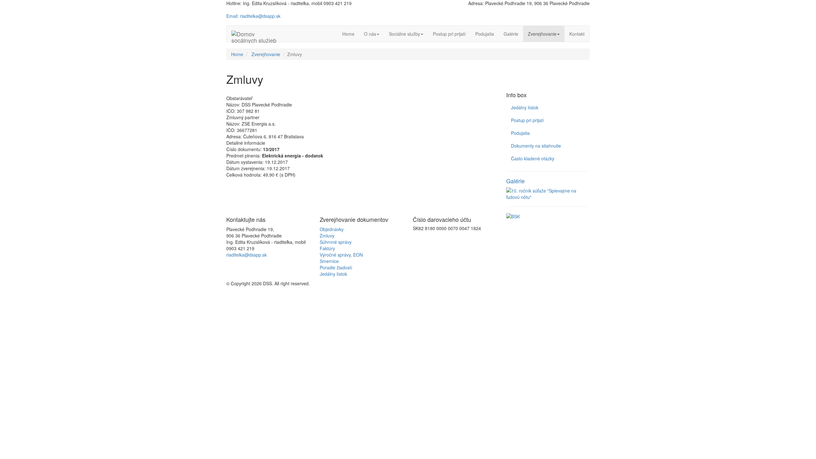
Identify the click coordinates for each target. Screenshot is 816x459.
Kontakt (577, 34)
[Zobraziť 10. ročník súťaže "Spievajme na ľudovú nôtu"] (548, 193)
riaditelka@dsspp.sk (246, 254)
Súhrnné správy (336, 242)
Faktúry (327, 248)
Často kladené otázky (532, 158)
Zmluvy (327, 235)
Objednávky (332, 229)
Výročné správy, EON (341, 254)
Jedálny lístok (524, 107)
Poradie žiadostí (336, 267)
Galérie (511, 34)
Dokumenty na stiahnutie (536, 145)
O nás (370, 34)
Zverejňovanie (542, 34)
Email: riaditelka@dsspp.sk (253, 16)
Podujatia (484, 34)
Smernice (329, 261)
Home (348, 34)
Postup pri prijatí (449, 34)
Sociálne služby (404, 34)
